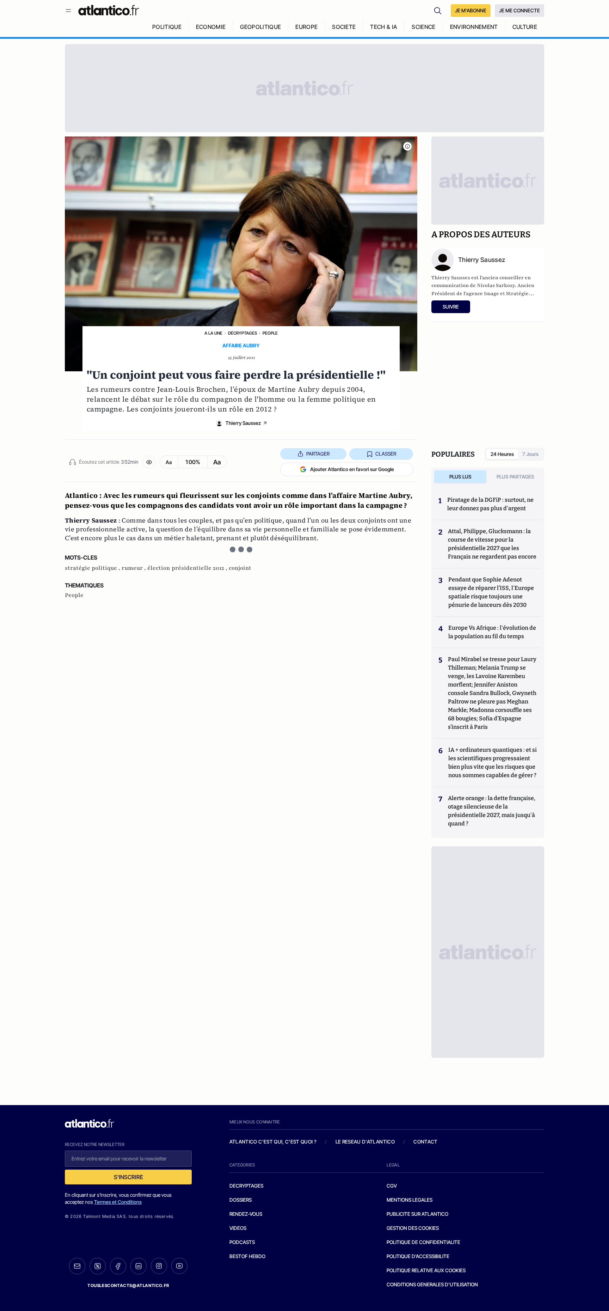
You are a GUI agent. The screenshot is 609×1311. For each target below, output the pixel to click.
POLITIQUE (167, 26)
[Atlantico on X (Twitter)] (98, 1266)
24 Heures (502, 454)
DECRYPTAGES (246, 1186)
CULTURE (524, 26)
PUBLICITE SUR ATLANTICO (417, 1214)
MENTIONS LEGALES (409, 1200)
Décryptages (242, 333)
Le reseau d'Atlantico (365, 1142)
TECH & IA (383, 26)
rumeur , (134, 568)
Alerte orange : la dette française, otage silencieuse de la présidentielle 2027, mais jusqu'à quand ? (491, 811)
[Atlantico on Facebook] (118, 1266)
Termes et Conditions (118, 1202)
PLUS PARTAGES (515, 477)
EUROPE (306, 26)
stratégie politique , (93, 568)
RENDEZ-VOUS (245, 1214)
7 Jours (530, 454)
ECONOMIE (211, 26)
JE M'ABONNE (470, 10)
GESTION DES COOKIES (413, 1228)
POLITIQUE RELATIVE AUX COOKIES (426, 1270)
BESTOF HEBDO (247, 1256)
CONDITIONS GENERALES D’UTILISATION (432, 1284)
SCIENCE (423, 26)
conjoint (240, 568)
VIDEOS (237, 1228)
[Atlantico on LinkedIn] (138, 1266)
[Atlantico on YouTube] (179, 1266)
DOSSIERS (240, 1200)
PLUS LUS (460, 477)
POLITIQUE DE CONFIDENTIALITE (423, 1242)
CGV (392, 1186)
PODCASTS (242, 1242)
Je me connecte (519, 10)
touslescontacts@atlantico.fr (128, 1285)
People (270, 333)
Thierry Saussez (243, 423)
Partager (318, 454)
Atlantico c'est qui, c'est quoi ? (273, 1142)
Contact (425, 1142)
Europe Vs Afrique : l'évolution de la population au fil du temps (492, 632)
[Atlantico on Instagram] (159, 1266)
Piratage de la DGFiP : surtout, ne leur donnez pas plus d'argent (490, 504)
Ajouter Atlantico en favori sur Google (352, 469)
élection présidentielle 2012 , (188, 568)
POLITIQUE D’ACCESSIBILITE (418, 1256)
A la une (213, 333)
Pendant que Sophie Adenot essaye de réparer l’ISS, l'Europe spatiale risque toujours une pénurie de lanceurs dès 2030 (491, 592)
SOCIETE (344, 26)
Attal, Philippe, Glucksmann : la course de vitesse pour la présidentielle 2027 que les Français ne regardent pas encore (492, 544)
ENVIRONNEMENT (474, 26)
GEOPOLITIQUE (260, 26)
